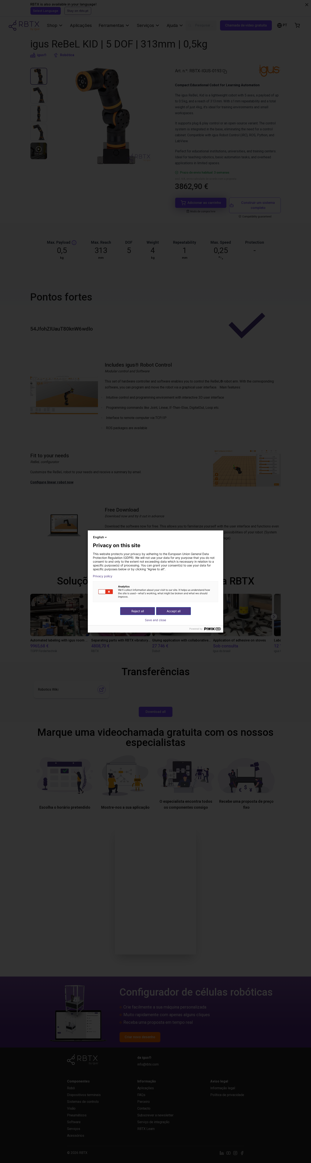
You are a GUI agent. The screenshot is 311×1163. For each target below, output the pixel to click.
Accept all (173, 611)
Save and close (155, 620)
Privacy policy (102, 576)
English (98, 537)
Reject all (137, 611)
